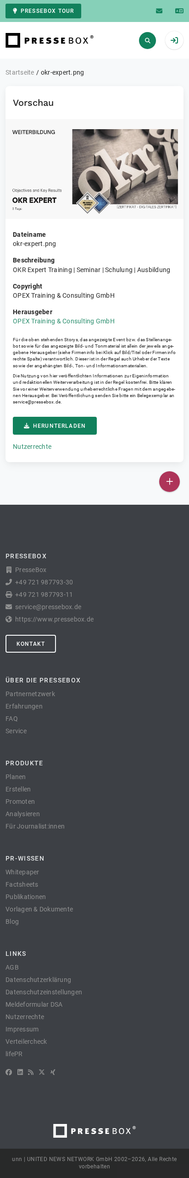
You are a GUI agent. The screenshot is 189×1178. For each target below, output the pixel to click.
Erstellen (18, 789)
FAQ (12, 718)
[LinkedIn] (20, 1072)
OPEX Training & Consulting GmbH (64, 321)
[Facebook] (9, 1072)
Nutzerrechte (32, 446)
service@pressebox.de (37, 401)
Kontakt (31, 644)
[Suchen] (147, 40)
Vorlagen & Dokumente (39, 909)
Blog (12, 921)
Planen (16, 776)
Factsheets (22, 884)
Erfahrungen (24, 706)
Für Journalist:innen (35, 826)
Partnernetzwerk (30, 694)
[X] (42, 1072)
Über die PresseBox (43, 680)
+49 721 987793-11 (44, 594)
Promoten (20, 801)
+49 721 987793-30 (44, 582)
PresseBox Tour (47, 11)
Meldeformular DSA (34, 1004)
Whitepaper (22, 872)
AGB (12, 967)
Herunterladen (59, 426)
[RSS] (30, 1072)
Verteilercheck (26, 1041)
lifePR (14, 1054)
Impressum (22, 1029)
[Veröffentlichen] (169, 481)
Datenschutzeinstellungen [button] (44, 992)
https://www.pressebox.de (54, 619)
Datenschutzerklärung (38, 979)
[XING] (53, 1072)
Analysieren (23, 814)
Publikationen (26, 896)
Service (16, 731)
